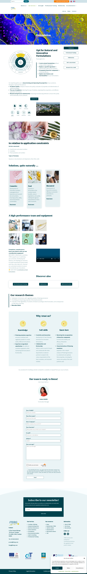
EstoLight (41, 5)
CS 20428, (11, 534)
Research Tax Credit (71, 67)
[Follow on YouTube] (68, 534)
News (69, 11)
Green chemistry (32, 529)
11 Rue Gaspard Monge (15, 530)
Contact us (71, 48)
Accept (57, 568)
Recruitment (68, 528)
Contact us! (34, 99)
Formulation (31, 531)
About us (23, 5)
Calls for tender (50, 528)
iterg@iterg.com (13, 545)
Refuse (68, 568)
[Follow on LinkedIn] (65, 534)
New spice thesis (16, 305)
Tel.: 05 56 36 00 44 (13, 539)
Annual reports (50, 529)
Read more (13, 204)
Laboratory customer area (62, 1)
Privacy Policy (68, 571)
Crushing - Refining (32, 524)
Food (30, 186)
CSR (47, 533)
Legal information (75, 571)
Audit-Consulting (32, 535)
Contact (74, 11)
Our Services (32, 5)
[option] (74, 1)
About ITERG (68, 524)
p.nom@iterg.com (13, 542)
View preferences (79, 568)
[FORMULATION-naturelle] (14, 230)
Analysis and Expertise (33, 526)
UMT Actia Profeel (71, 62)
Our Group (67, 526)
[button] (84, 558)
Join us (64, 11)
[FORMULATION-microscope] (27, 244)
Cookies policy (61, 571)
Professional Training (51, 5)
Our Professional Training (20, 284)
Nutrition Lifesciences (33, 528)
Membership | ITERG (51, 526)
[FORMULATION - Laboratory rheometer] (41, 244)
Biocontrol (50, 186)
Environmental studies (33, 533)
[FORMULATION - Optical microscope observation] (27, 230)
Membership (61, 5)
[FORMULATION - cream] (41, 231)
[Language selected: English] (73, 1)
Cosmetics (13, 186)
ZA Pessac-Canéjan (14, 532)
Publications (71, 57)
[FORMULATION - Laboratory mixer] (14, 244)
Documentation (70, 5)
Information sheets (51, 531)
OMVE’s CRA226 (15, 255)
